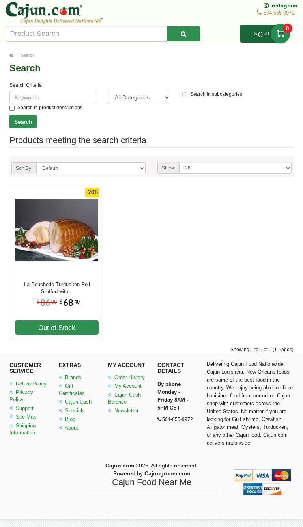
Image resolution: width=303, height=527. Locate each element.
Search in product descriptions (49, 107)
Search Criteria (25, 85)
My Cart (280, 33)
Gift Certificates (72, 389)
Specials (74, 410)
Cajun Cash (78, 402)
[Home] (11, 55)
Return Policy (30, 384)
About (71, 428)
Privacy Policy (21, 395)
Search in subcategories (216, 94)
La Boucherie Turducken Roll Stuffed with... (57, 287)
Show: (168, 168)
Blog (69, 419)
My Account (127, 386)
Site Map (25, 417)
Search (28, 55)
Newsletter (125, 410)
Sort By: (24, 168)
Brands (72, 377)
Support (24, 408)
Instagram (283, 5)
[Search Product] (183, 33)
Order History (129, 377)
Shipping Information (22, 429)
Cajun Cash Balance (124, 398)
